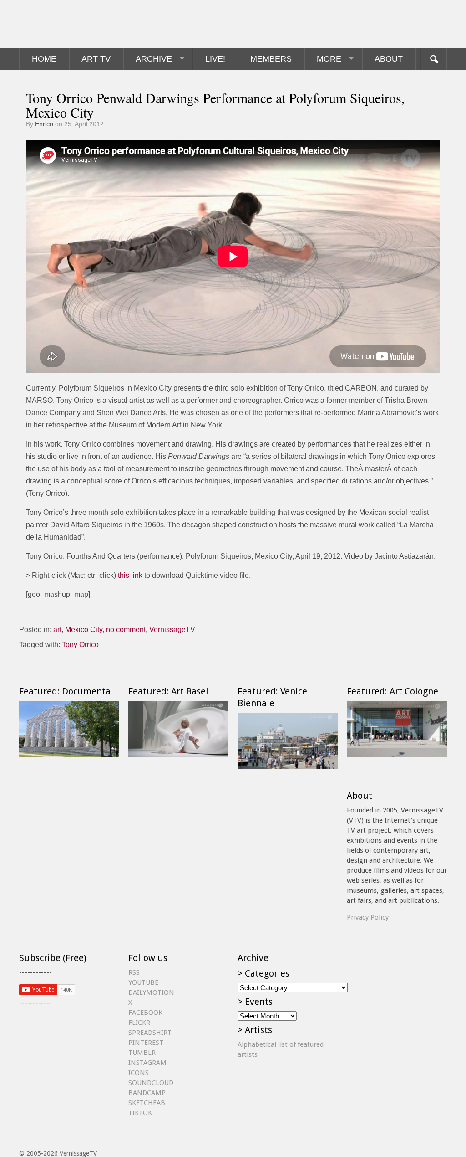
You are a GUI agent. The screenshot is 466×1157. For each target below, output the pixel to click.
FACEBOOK (145, 1012)
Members (271, 58)
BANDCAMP (147, 1093)
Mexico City (83, 629)
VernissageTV (172, 629)
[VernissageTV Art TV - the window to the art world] (64, 24)
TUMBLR (142, 1053)
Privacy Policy (368, 917)
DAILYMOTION (151, 992)
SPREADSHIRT (150, 1032)
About (389, 58)
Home (44, 58)
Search (433, 59)
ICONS (138, 1073)
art (57, 629)
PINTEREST (145, 1043)
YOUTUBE (143, 982)
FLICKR (139, 1022)
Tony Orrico (80, 644)
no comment (126, 629)
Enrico (44, 124)
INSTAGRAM (147, 1063)
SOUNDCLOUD (150, 1083)
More (329, 58)
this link (130, 575)
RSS (134, 972)
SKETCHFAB (146, 1103)
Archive (154, 58)
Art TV (96, 58)
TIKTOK (140, 1113)
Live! (215, 58)
